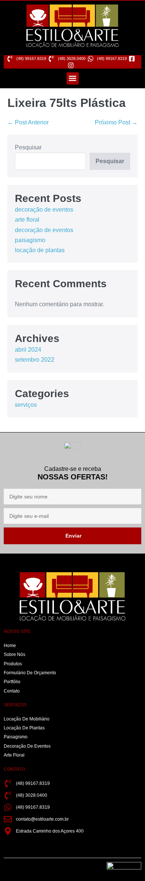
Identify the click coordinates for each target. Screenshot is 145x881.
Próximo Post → (116, 122)
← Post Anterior (28, 122)
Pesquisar (28, 147)
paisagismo (30, 240)
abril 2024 (28, 349)
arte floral (27, 219)
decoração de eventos (44, 209)
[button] (73, 78)
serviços (26, 405)
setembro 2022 (34, 359)
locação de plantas (40, 250)
